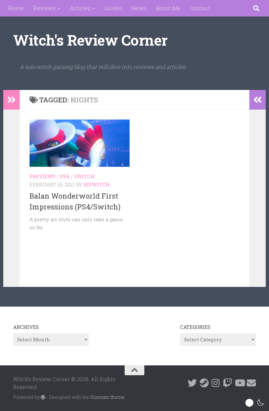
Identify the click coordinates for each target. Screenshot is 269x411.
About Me (167, 8)
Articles (80, 8)
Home (16, 8)
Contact (200, 8)
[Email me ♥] (251, 383)
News (138, 8)
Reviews (44, 8)
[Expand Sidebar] (11, 100)
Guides (113, 8)
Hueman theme (107, 397)
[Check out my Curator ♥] (204, 383)
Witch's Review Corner (90, 40)
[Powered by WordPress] (43, 397)
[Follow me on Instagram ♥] (215, 383)
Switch (84, 176)
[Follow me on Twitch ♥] (227, 383)
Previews (42, 176)
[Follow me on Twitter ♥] (192, 383)
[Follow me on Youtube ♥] (239, 383)
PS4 (65, 176)
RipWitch (97, 184)
